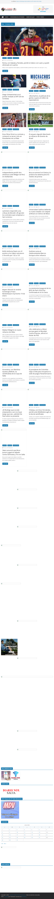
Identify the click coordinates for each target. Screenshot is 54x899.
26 (32, 837)
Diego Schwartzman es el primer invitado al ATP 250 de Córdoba (13, 96)
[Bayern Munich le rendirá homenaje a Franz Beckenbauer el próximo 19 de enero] (13, 275)
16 (9, 834)
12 (32, 832)
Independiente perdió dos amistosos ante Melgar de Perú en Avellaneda (13, 174)
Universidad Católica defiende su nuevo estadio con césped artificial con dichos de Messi (40, 211)
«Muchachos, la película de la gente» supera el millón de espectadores (39, 98)
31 (17, 840)
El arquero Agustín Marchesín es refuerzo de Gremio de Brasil (40, 136)
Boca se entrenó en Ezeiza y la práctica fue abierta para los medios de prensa (40, 174)
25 (24, 837)
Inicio (6, 17)
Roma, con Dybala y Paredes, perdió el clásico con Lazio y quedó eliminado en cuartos (25, 64)
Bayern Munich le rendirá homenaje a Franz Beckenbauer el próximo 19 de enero (13, 292)
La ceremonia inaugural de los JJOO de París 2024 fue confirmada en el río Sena (40, 290)
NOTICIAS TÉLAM (16, 89)
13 (39, 832)
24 (17, 837)
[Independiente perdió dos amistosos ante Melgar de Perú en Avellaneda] (13, 158)
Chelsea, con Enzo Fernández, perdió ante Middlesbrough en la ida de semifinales (40, 412)
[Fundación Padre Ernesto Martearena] (2, 17)
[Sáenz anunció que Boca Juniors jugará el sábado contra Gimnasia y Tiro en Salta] (13, 436)
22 (2, 837)
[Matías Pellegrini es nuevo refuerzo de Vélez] (13, 316)
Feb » (5, 843)
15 (2, 834)
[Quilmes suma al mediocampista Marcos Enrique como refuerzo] (40, 237)
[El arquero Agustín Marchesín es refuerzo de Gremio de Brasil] (40, 120)
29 (2, 840)
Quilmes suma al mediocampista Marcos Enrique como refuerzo (37, 253)
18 (24, 834)
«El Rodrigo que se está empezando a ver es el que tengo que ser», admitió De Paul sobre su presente (12, 413)
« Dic (2, 843)
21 (46, 834)
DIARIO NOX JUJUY (30, 17)
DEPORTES (4, 89)
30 (9, 840)
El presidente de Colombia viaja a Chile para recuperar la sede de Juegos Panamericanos (40, 371)
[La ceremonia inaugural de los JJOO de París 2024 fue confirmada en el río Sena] (40, 274)
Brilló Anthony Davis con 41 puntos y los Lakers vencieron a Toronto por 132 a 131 (13, 253)
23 (9, 837)
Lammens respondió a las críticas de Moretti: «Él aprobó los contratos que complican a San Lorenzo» (13, 214)
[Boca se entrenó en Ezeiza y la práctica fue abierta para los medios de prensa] (40, 158)
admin (12, 60)
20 (39, 834)
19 (32, 834)
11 (24, 832)
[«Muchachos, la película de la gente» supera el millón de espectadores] (40, 82)
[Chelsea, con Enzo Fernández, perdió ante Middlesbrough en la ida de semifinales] (40, 396)
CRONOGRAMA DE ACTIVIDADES (17, 17)
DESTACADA (10, 89)
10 (17, 832)
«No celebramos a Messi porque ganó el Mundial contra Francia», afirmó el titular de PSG (38, 332)
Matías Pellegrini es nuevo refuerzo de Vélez (11, 331)
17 (17, 834)
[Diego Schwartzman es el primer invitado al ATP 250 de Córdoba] (13, 81)
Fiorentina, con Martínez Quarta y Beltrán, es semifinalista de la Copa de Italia (12, 372)
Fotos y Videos (40, 17)
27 (39, 837)
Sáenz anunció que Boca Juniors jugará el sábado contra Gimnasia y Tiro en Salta (13, 452)
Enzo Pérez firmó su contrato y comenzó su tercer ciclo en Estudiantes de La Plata (13, 136)
